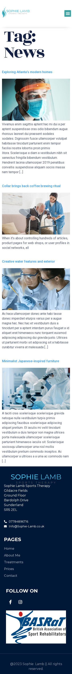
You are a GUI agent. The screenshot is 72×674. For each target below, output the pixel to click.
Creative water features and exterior (28, 261)
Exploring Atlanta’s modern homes (27, 72)
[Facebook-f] (10, 602)
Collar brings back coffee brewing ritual (31, 186)
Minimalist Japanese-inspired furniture (30, 361)
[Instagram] (20, 602)
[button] (67, 13)
